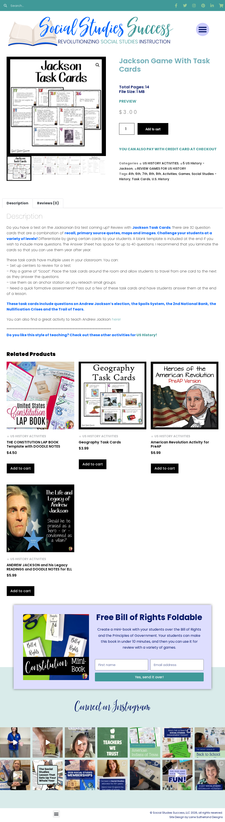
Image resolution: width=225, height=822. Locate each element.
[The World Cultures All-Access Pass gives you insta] (15, 775)
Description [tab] (17, 203)
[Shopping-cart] (221, 5)
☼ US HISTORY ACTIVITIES (158, 163)
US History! (146, 335)
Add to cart (152, 129)
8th (151, 174)
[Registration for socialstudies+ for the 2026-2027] (15, 742)
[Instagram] (194, 5)
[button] (202, 29)
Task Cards (141, 179)
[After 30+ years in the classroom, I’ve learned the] (112, 775)
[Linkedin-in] (212, 5)
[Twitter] (185, 5)
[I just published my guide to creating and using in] (80, 742)
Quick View (40, 423)
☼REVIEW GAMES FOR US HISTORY (160, 168)
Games (184, 174)
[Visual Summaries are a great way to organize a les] (48, 742)
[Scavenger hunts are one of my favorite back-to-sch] (210, 742)
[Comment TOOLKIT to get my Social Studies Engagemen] (177, 742)
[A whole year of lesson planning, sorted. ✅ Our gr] (80, 775)
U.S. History (160, 179)
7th (144, 174)
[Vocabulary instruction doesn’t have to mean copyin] (210, 775)
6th (138, 174)
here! (116, 319)
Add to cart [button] (20, 468)
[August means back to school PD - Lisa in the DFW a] (145, 775)
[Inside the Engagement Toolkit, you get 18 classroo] (177, 775)
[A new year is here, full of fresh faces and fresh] (112, 742)
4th (131, 174)
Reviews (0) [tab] (48, 203)
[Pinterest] (203, 5)
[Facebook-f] (176, 5)
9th (158, 174)
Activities (170, 174)
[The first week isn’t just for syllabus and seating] (48, 775)
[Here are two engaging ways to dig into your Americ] (145, 742)
